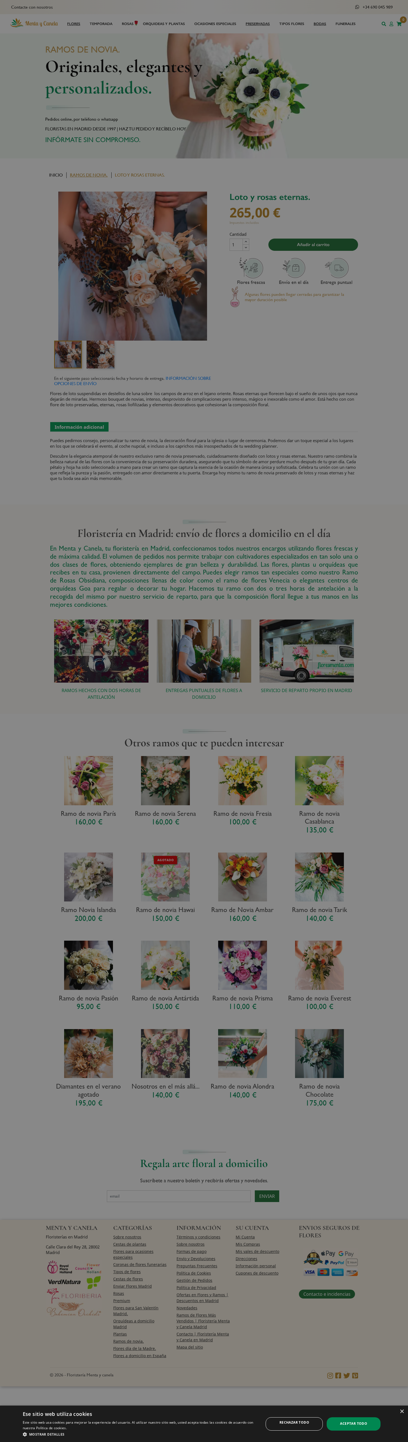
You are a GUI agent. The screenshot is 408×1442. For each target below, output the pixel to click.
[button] (140, 1434)
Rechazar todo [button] (294, 1422)
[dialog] (204, 1424)
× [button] (402, 1411)
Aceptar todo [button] (353, 1423)
